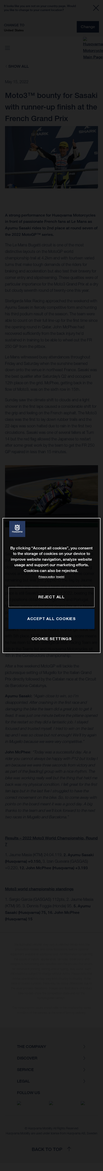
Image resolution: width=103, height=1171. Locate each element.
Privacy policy (46, 576)
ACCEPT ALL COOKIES (51, 619)
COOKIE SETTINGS (52, 638)
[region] (51, 585)
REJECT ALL (51, 597)
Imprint (60, 576)
